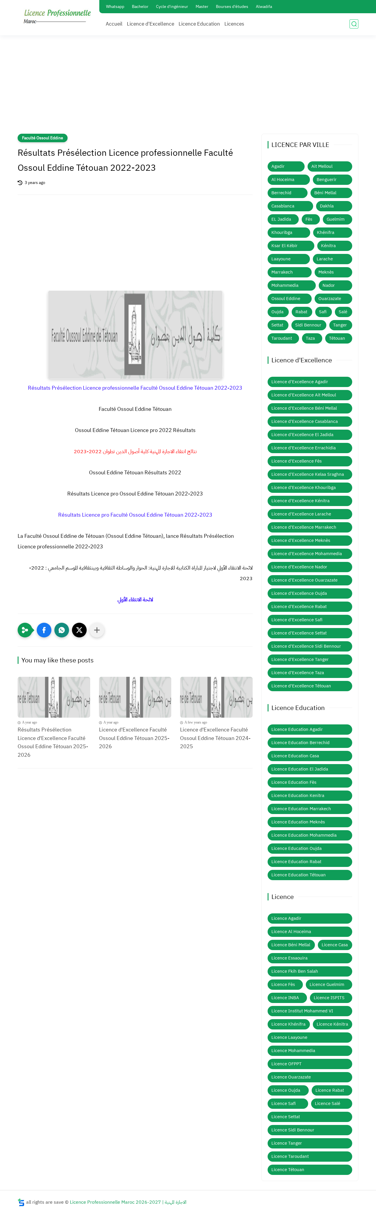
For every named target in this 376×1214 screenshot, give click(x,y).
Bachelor (140, 7)
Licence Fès (283, 984)
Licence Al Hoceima (291, 931)
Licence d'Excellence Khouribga (303, 487)
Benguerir (327, 179)
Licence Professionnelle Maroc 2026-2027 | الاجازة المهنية (128, 1202)
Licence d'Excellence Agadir (299, 382)
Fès (309, 219)
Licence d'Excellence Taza (297, 672)
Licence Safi (283, 1103)
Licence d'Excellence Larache (301, 514)
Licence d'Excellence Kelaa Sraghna (307, 474)
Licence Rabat (329, 1090)
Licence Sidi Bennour (292, 1130)
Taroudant (281, 338)
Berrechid (281, 193)
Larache (325, 259)
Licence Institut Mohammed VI (302, 1011)
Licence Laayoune (289, 1037)
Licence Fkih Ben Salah (294, 971)
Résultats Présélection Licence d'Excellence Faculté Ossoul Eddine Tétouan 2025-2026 (53, 742)
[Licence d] (135, 697)
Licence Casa (335, 945)
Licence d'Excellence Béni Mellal (304, 408)
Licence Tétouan (287, 1169)
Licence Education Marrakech (301, 809)
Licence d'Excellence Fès (296, 461)
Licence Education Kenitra (297, 795)
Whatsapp (115, 7)
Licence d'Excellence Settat (299, 633)
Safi (323, 312)
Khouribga (281, 232)
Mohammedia (284, 285)
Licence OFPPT (286, 1064)
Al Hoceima (282, 179)
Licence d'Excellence (150, 24)
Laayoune (281, 259)
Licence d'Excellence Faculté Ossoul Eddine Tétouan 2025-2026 (134, 738)
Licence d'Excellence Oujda (299, 593)
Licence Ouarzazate (291, 1077)
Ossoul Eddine (285, 298)
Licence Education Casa (295, 756)
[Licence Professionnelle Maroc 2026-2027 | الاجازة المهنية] (57, 17)
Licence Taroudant (290, 1156)
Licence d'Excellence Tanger (300, 659)
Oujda (277, 312)
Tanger (340, 325)
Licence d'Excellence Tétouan (301, 686)
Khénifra (325, 232)
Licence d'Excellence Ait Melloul (303, 395)
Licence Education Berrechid (300, 742)
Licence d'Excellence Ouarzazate (304, 580)
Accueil (114, 24)
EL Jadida (281, 219)
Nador (329, 285)
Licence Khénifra (288, 1024)
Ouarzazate (329, 298)
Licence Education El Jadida (299, 769)
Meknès (326, 272)
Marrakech (282, 272)
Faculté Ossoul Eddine (42, 138)
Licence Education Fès (293, 782)
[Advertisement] (188, 88)
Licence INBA (285, 997)
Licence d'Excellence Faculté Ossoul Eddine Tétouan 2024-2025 (215, 738)
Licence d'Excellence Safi (297, 620)
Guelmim (336, 219)
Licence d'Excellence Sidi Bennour (306, 646)
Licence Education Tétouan (298, 875)
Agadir (278, 166)
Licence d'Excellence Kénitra (300, 501)
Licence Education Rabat (296, 861)
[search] (354, 24)
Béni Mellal (325, 193)
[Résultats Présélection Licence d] (54, 697)
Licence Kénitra (332, 1024)
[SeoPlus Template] (21, 1202)
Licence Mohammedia (293, 1050)
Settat (277, 325)
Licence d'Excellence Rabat (299, 606)
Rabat (301, 312)
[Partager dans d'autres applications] (97, 630)
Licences (234, 24)
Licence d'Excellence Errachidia (303, 448)
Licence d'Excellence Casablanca (304, 421)
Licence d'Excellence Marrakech (303, 527)
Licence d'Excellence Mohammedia (306, 553)
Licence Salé (327, 1103)
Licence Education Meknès (298, 822)
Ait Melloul (322, 166)
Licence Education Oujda (296, 848)
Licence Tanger (286, 1143)
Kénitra (328, 245)
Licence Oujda (285, 1090)
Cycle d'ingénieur (172, 7)
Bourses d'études (232, 7)
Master (202, 7)
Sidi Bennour (308, 325)
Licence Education (199, 24)
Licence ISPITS (329, 997)
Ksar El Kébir (284, 245)
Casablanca (282, 206)
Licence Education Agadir (297, 729)
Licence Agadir (286, 918)
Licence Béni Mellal (290, 945)
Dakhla (327, 206)
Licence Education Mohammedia (304, 835)
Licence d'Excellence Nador (299, 567)
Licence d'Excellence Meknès (300, 540)
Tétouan (337, 338)
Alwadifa (264, 7)
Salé (343, 312)
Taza (310, 338)
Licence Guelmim (327, 984)
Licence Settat (285, 1116)
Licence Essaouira (289, 958)
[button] (44, 630)
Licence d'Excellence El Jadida (302, 434)
